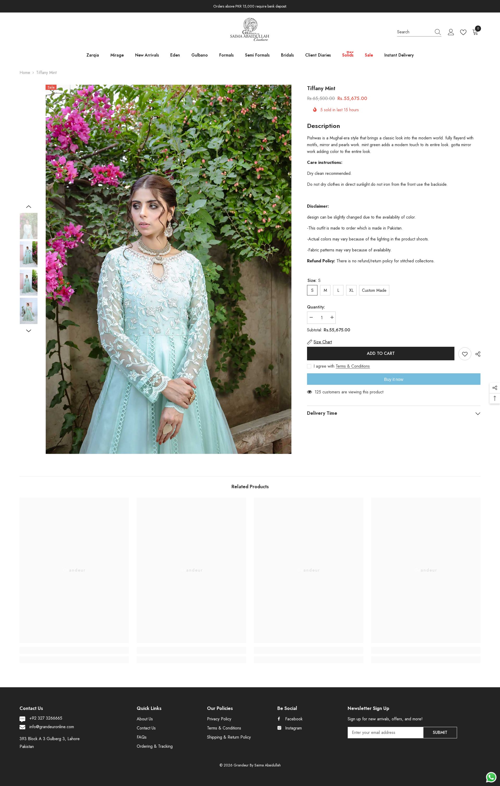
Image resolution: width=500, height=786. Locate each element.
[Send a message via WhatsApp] (491, 777)
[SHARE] (475, 354)
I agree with (324, 366)
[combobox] (414, 32)
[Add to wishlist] (464, 353)
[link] (74, 650)
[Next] (29, 331)
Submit (440, 732)
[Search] (419, 32)
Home (25, 73)
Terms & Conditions (353, 366)
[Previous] (29, 207)
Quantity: (316, 307)
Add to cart (381, 353)
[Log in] (451, 32)
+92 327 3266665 (45, 718)
